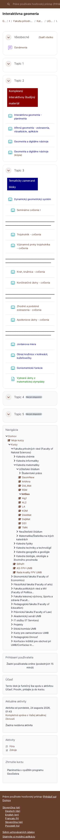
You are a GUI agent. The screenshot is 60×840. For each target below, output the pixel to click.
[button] (9, 4)
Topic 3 (19, 170)
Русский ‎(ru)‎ (12, 825)
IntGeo (57, 21)
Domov (4, 21)
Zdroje (13, 750)
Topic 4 (19, 397)
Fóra (12, 746)
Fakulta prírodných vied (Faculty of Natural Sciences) (23, 21)
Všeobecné (21, 37)
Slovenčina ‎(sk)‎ (11, 807)
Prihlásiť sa (50, 796)
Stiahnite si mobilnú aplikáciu (18, 836)
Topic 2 (19, 80)
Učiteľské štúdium (50, 21)
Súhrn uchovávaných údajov (18, 832)
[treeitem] (30, 541)
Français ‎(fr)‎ (12, 818)
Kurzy (9, 21)
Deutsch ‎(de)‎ (12, 811)
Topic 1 (19, 63)
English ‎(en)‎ (12, 814)
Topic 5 (19, 414)
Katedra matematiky (40, 21)
